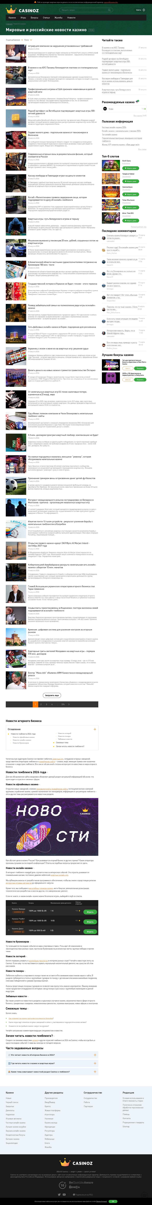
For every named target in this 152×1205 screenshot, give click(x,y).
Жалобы (58, 17)
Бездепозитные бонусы (15, 1135)
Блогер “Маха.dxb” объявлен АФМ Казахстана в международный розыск (60, 674)
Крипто (48, 1106)
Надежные (10, 1114)
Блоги (47, 1143)
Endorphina (126, 163)
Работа (87, 1102)
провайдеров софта (47, 761)
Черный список (12, 1102)
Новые (8, 1098)
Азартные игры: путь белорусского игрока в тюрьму (53, 218)
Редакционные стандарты (133, 1122)
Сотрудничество (90, 1098)
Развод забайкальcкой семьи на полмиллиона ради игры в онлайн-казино (62, 306)
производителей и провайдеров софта (52, 789)
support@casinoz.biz (111, 2)
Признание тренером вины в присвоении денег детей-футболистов (61, 478)
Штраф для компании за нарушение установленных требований (60, 46)
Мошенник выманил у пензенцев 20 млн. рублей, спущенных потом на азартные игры (63, 241)
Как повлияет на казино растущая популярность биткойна (31, 1018)
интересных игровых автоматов (19, 883)
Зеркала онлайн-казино (15, 1131)
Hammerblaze (127, 187)
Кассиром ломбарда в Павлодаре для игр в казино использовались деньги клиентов (117, 81)
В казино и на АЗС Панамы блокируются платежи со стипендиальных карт (63, 69)
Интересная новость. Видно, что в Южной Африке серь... (121, 331)
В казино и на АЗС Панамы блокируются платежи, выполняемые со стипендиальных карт (117, 50)
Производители (51, 1098)
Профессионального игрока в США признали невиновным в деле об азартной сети (61, 90)
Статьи (46, 17)
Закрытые (10, 1106)
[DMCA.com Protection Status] (74, 1188)
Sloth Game (126, 161)
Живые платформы (52, 1110)
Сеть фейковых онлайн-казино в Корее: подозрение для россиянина (62, 327)
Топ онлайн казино (109, 134)
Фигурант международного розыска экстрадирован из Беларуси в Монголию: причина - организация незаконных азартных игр (60, 501)
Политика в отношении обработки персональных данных (133, 1107)
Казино (12, 17)
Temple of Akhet (128, 174)
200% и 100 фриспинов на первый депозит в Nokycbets (133, 374)
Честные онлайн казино (15, 1122)
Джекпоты (10, 1110)
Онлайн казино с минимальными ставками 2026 (121, 131)
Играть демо (131, 168)
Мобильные (49, 1139)
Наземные (49, 1118)
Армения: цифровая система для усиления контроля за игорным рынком (60, 631)
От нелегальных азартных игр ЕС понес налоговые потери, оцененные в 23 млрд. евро (57, 393)
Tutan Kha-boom (128, 200)
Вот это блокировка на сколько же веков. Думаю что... (121, 272)
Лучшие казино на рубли (16, 1127)
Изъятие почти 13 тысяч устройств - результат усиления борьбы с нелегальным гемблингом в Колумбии (60, 522)
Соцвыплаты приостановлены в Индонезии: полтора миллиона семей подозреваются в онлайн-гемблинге (63, 609)
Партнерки (88, 1106)
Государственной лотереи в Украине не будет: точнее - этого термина (62, 283)
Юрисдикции (50, 1127)
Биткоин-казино (12, 1139)
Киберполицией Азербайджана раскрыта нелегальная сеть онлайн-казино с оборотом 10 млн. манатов (62, 566)
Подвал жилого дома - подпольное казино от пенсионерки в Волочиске (58, 133)
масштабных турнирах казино (41, 888)
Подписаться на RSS (84, 1194)
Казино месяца (51, 1122)
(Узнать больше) (101, 1201)
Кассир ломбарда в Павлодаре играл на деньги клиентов (56, 175)
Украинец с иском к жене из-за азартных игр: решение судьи (58, 348)
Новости (71, 17)
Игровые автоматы (13, 1118)
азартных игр (58, 759)
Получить (140, 368)
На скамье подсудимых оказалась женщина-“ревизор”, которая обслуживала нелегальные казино (59, 458)
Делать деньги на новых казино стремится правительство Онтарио (61, 370)
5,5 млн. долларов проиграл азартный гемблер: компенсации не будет (63, 435)
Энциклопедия (12, 1143)
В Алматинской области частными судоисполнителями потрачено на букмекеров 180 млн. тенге (62, 263)
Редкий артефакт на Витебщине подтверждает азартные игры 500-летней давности (61, 112)
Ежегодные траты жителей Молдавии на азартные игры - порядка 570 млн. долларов (61, 652)
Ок (113, 1201)
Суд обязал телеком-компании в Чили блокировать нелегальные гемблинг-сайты (60, 414)
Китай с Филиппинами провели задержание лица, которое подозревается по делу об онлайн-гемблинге (57, 198)
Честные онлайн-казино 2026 (114, 127)
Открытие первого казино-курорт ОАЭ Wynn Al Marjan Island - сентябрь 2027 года (58, 544)
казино (35, 1040)
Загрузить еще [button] (52, 695)
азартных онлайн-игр (59, 875)
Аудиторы (49, 1135)
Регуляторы (50, 1131)
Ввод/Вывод (50, 1102)
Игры (23, 17)
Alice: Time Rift (128, 213)
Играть (90, 912)
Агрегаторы (49, 1114)
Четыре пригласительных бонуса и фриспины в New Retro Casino (134, 362)
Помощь (126, 1114)
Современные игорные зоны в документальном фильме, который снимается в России (60, 155)
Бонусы (34, 17)
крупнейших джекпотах (38, 960)
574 (63, 704)
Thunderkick (126, 176)
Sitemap (126, 1126)
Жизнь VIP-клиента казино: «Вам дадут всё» (121, 144)
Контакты (127, 1118)
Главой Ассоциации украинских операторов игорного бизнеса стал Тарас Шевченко (61, 587)
